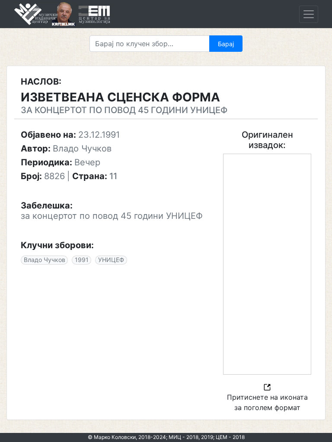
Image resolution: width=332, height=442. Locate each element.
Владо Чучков (44, 259)
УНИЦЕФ (111, 259)
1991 (82, 259)
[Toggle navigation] (308, 14)
